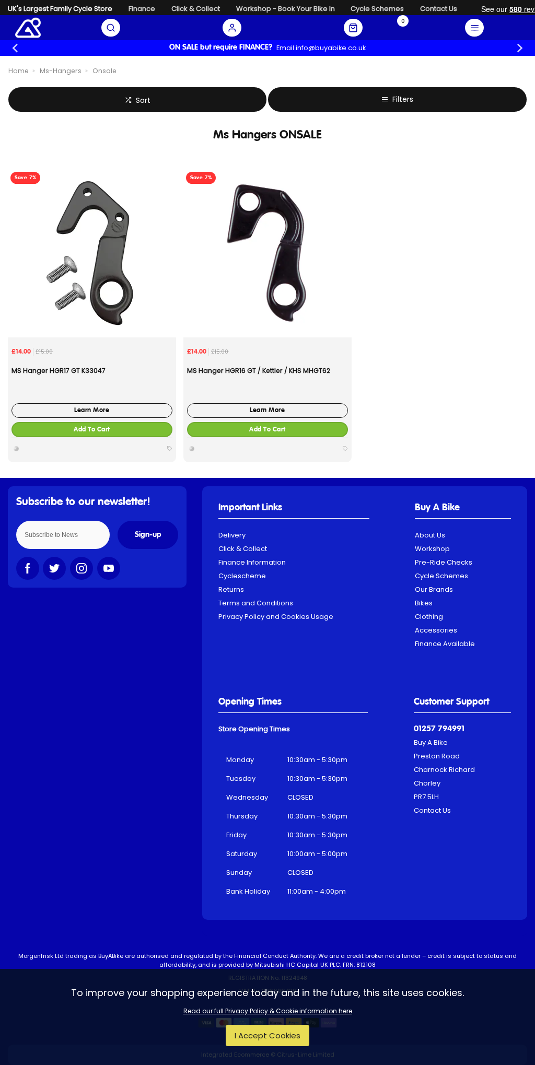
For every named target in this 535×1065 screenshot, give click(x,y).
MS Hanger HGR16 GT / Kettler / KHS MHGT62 (258, 370)
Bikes (424, 603)
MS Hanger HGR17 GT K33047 (58, 370)
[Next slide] (519, 48)
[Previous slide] (16, 48)
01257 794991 (439, 729)
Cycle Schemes (441, 576)
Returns (231, 589)
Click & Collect (242, 549)
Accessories (436, 630)
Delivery (232, 535)
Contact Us (432, 810)
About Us (430, 535)
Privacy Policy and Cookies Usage (275, 617)
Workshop (432, 549)
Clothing (429, 617)
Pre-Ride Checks (443, 562)
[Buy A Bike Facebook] (27, 568)
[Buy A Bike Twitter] (54, 568)
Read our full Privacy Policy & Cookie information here (267, 1011)
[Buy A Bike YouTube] (108, 568)
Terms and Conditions (255, 603)
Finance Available (445, 644)
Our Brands (434, 589)
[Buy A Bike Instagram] (81, 568)
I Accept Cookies (267, 1035)
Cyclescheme (242, 576)
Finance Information (252, 562)
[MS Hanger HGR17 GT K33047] (92, 253)
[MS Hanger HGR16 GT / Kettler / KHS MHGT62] (267, 253)
